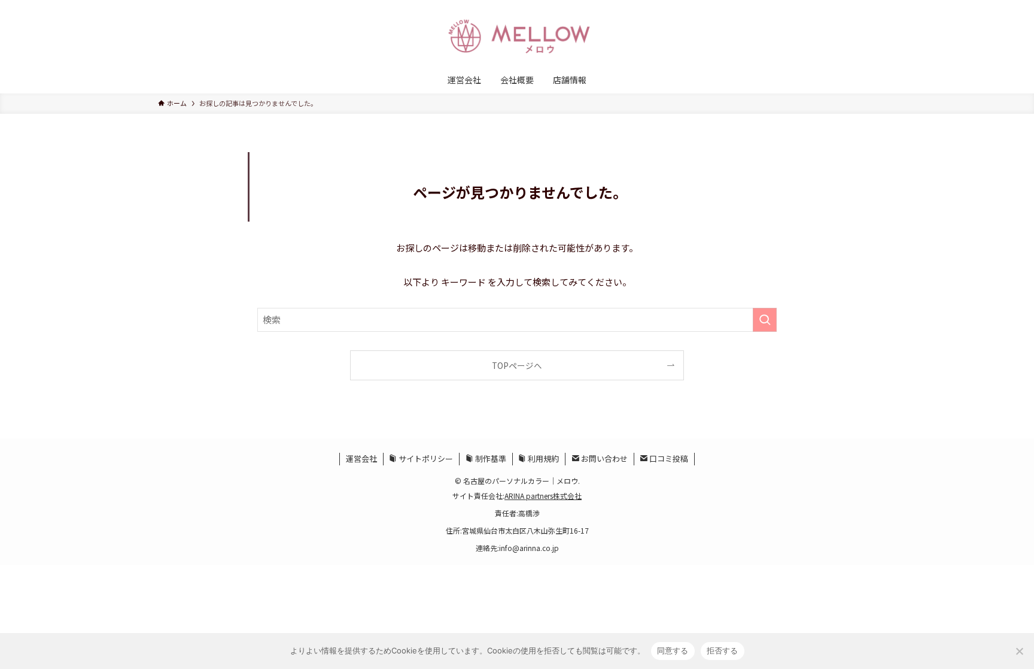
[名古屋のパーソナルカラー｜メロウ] (517, 35)
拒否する (722, 650)
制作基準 (489, 458)
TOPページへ (517, 365)
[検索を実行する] (765, 320)
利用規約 (542, 458)
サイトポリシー (425, 458)
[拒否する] (1019, 651)
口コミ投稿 (667, 458)
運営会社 (361, 458)
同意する (673, 650)
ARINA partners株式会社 (543, 496)
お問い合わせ (603, 458)
